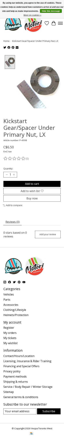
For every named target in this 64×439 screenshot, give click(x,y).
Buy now (32, 198)
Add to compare (14, 205)
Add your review (47, 234)
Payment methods (15, 376)
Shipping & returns (15, 382)
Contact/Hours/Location (18, 356)
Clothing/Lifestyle (14, 310)
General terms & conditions (20, 397)
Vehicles (8, 294)
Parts (6, 299)
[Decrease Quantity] (6, 174)
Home (6, 40)
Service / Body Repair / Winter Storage (27, 387)
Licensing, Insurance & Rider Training (27, 361)
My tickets (9, 338)
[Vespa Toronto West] (23, 23)
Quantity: (8, 168)
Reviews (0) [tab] (12, 222)
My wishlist (10, 343)
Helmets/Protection (16, 315)
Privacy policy (11, 371)
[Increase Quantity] (14, 174)
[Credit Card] (31, 433)
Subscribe (48, 411)
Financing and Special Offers (21, 366)
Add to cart (32, 184)
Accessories (10, 305)
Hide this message (51, 11)
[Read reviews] (14, 159)
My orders (10, 333)
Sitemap (8, 392)
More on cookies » (32, 15)
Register (8, 328)
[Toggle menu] (60, 23)
